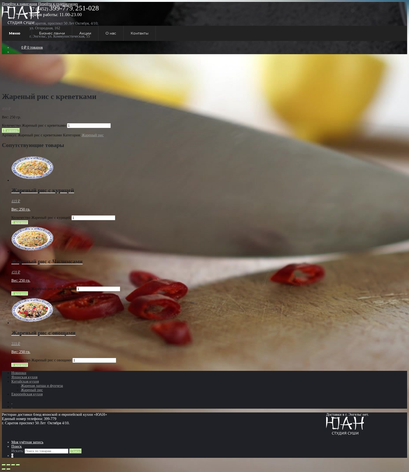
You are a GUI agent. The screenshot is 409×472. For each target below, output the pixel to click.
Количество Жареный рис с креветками (34, 125)
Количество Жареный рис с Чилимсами (43, 289)
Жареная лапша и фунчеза (42, 386)
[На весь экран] (13, 465)
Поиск (16, 446)
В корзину (11, 130)
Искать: (17, 451)
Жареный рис (93, 135)
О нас (111, 33)
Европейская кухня (27, 394)
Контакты (139, 33)
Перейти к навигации (19, 4)
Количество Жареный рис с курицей (41, 218)
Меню (14, 33)
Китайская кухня (25, 381)
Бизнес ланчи (52, 33)
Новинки (18, 373)
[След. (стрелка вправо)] (8, 469)
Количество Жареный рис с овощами (41, 360)
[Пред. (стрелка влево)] (4, 469)
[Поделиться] (8, 465)
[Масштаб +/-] (18, 465)
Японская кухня (24, 377)
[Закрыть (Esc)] (4, 465)
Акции (85, 33)
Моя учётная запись (27, 442)
